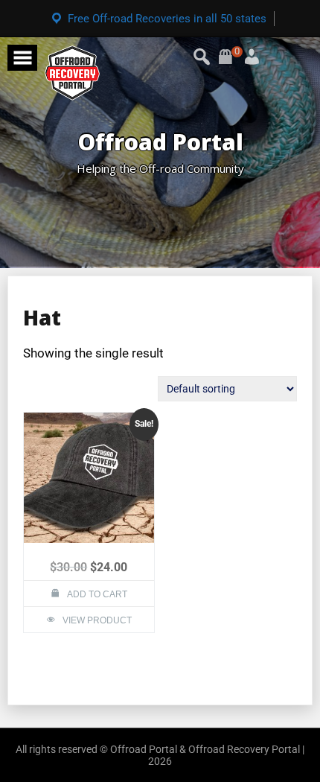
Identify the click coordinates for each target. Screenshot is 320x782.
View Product (97, 620)
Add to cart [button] (97, 594)
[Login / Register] (234, 51)
